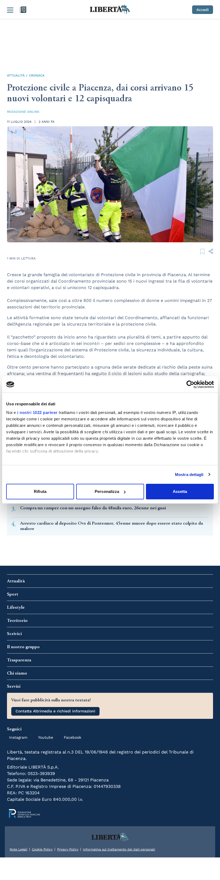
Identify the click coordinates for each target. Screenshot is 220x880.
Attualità (16, 75)
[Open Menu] (10, 10)
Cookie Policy (42, 849)
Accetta (180, 491)
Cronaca (37, 75)
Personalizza (107, 491)
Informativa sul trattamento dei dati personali (119, 849)
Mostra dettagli (189, 474)
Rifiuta (40, 491)
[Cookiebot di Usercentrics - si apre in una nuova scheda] (190, 384)
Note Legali (18, 849)
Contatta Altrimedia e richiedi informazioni (55, 711)
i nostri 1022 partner (37, 412)
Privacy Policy (67, 849)
